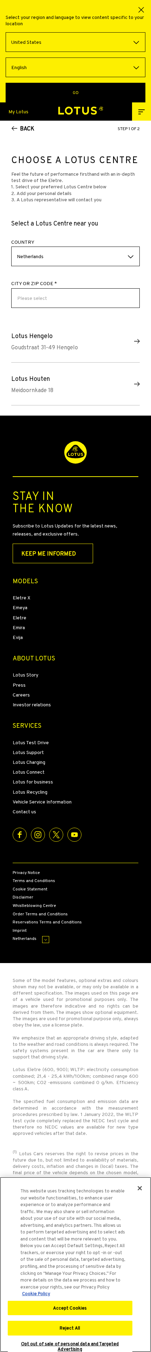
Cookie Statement (30, 889)
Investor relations (32, 704)
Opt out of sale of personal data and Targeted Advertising (70, 1346)
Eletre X (21, 597)
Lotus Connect (29, 771)
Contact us (24, 811)
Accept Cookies (70, 1308)
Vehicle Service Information (42, 801)
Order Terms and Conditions (40, 914)
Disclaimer (23, 897)
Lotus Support (28, 752)
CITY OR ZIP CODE (34, 283)
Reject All (70, 1328)
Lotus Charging (29, 762)
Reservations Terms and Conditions (47, 922)
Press (19, 684)
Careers (21, 694)
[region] (75, 1264)
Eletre (19, 617)
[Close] (139, 1188)
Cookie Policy (36, 1293)
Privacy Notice (26, 873)
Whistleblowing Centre (34, 906)
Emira (19, 627)
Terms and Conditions (34, 881)
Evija (18, 637)
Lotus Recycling (30, 791)
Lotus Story (25, 674)
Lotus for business (33, 781)
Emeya (20, 607)
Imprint (20, 931)
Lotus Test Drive (31, 742)
